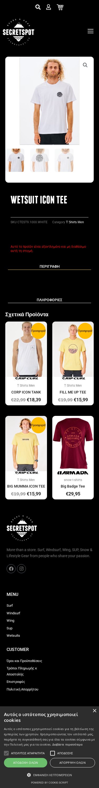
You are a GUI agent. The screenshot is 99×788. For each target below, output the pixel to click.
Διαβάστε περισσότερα (67, 744)
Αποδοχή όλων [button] (25, 763)
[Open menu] (90, 31)
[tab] (49, 267)
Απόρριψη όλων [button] (72, 763)
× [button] (94, 711)
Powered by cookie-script (49, 782)
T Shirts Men (75, 222)
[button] (85, 65)
